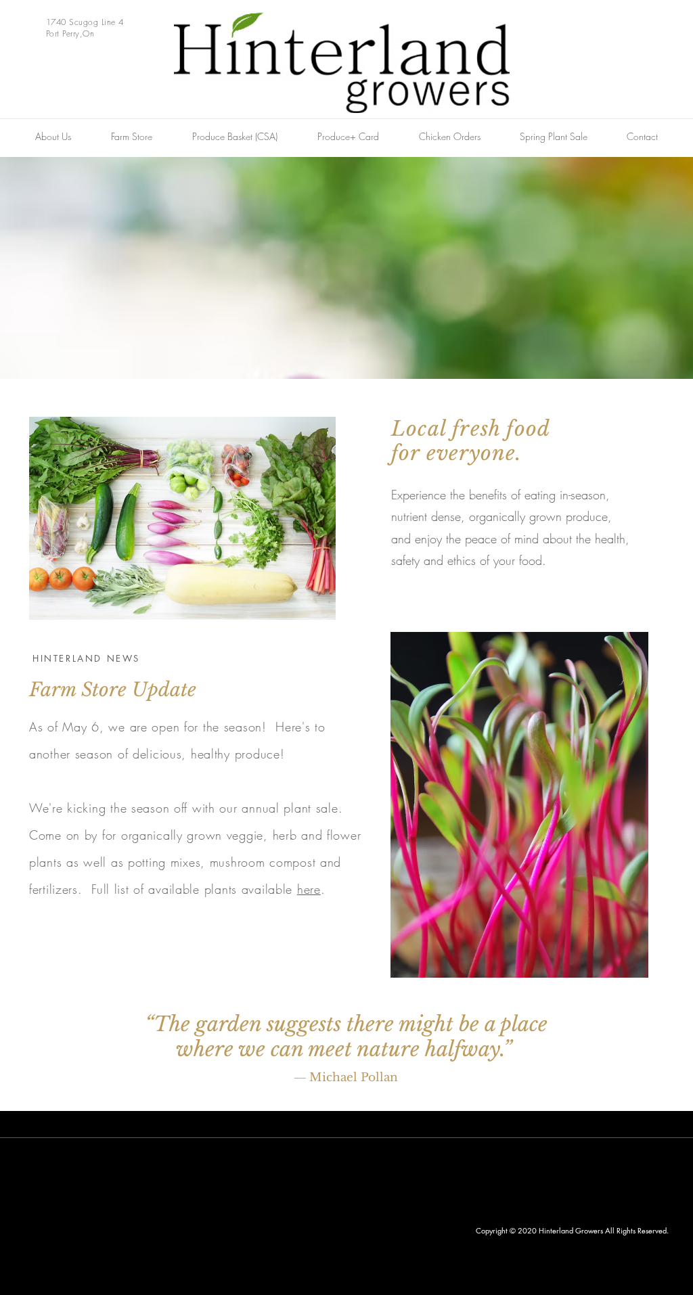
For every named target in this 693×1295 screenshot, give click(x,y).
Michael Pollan (353, 1077)
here (309, 889)
